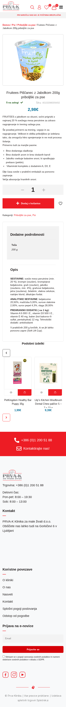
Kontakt (8, 601)
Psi (13, 25)
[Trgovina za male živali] (11, 6)
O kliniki (8, 580)
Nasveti (8, 594)
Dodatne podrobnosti (27, 234)
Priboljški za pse (26, 25)
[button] (24, 392)
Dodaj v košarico (30, 203)
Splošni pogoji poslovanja (20, 608)
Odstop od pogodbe (16, 616)
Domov (6, 25)
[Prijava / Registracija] (40, 7)
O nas (7, 587)
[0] (47, 7)
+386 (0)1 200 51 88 (36, 440)
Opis (14, 269)
